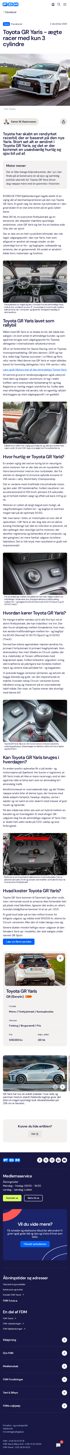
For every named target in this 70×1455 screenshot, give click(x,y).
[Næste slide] (62, 1087)
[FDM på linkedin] (58, 1160)
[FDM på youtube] (64, 1160)
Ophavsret (8, 1428)
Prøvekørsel (10, 12)
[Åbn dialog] (60, 958)
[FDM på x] (46, 1160)
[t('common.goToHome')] (11, 1160)
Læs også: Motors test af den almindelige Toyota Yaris (35, 369)
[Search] (59, 4)
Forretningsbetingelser (13, 1431)
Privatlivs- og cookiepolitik (15, 1425)
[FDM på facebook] (39, 1160)
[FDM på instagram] (52, 1160)
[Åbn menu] (64, 4)
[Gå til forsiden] (10, 4)
